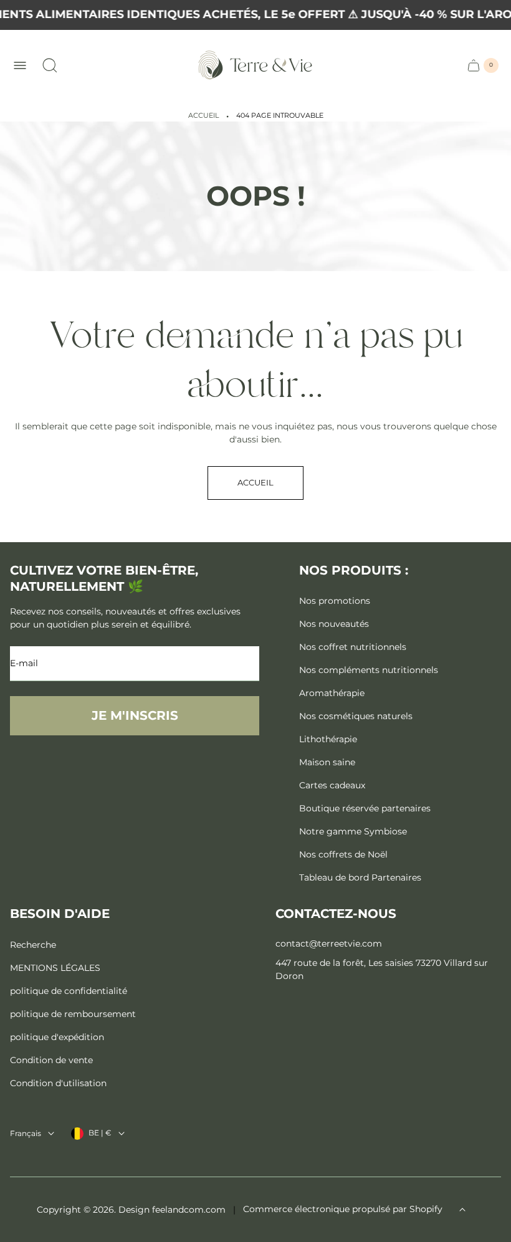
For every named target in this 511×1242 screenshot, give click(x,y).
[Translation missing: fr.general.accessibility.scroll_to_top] (462, 1209)
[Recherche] (50, 65)
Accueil (203, 116)
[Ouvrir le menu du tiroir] (20, 65)
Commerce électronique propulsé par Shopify (342, 1209)
